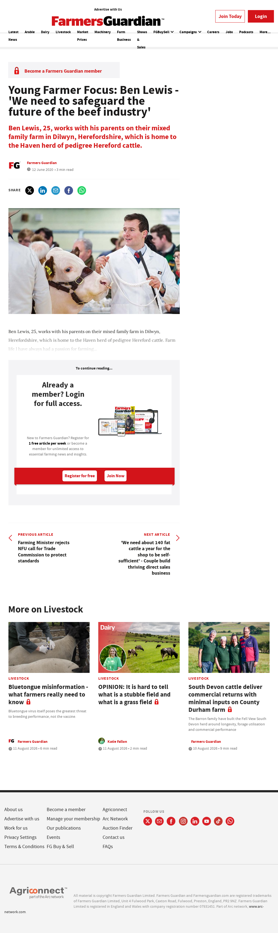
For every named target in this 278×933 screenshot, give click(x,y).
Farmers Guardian (42, 162)
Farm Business (124, 36)
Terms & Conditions (24, 846)
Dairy (45, 32)
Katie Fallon (117, 741)
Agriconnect (115, 809)
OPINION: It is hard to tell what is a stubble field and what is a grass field (134, 694)
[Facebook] (171, 821)
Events (53, 837)
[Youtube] (206, 821)
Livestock (63, 32)
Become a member (66, 809)
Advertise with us (21, 819)
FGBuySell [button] (161, 32)
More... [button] (265, 32)
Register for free (80, 476)
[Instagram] (183, 821)
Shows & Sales (142, 40)
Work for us (16, 828)
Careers (213, 32)
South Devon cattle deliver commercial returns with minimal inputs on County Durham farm (225, 698)
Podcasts (246, 32)
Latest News (13, 36)
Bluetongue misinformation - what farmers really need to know (48, 694)
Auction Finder (117, 828)
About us (13, 809)
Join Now (115, 476)
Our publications (64, 828)
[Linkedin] (195, 821)
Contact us (114, 837)
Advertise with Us (108, 9)
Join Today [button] (230, 16)
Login (261, 16)
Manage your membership (73, 819)
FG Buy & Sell (60, 846)
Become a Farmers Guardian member (63, 71)
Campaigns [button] (188, 32)
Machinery (102, 32)
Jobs (229, 32)
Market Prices (82, 36)
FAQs (108, 846)
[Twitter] (147, 821)
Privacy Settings (20, 837)
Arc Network (115, 819)
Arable (30, 32)
